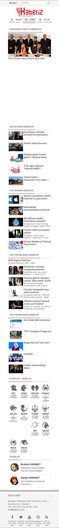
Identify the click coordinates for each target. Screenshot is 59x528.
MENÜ (14, 3)
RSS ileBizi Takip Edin (46, 523)
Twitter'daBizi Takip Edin (21, 523)
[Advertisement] (29, 93)
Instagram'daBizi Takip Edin (38, 523)
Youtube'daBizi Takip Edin (29, 523)
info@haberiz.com (16, 509)
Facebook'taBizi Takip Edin (12, 523)
